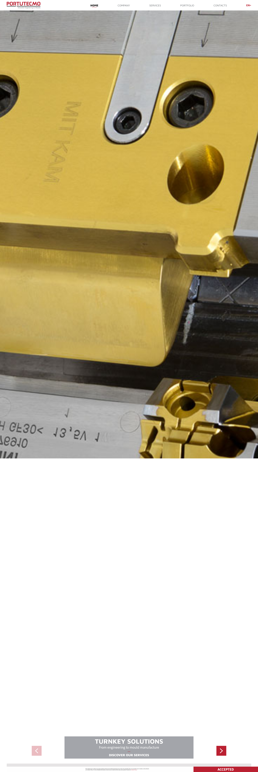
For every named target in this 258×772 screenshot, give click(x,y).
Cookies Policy (134, 769)
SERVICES (155, 5)
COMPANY (124, 5)
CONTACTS (220, 5)
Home (94, 5)
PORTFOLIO (187, 5)
